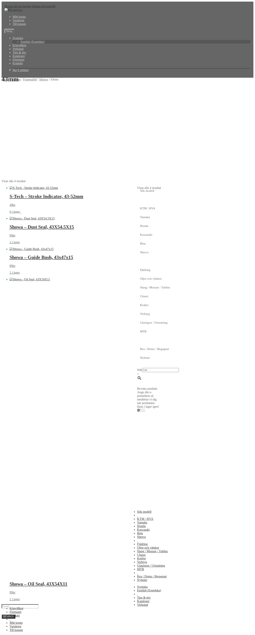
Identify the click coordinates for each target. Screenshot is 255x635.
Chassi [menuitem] (141, 554)
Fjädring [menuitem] (142, 544)
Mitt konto (19, 16)
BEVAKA (8, 616)
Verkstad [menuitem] (142, 604)
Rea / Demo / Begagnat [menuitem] (152, 576)
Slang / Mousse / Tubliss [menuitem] (152, 551)
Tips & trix (19, 52)
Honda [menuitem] (141, 526)
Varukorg (18, 20)
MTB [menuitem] (140, 569)
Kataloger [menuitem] (143, 601)
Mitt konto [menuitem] (16, 622)
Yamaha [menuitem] (142, 522)
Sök (139, 370)
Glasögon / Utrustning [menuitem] (151, 565)
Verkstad (18, 49)
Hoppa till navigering (18, 6)
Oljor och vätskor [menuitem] (148, 547)
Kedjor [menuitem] (141, 558)
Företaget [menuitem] (15, 612)
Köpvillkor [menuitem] (16, 608)
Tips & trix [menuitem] (144, 597)
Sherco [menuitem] (141, 537)
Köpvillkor (19, 45)
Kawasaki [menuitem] (143, 529)
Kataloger (19, 56)
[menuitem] (137, 515)
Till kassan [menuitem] (16, 630)
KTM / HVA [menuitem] (145, 519)
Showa (43, 79)
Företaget (18, 59)
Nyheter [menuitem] (142, 580)
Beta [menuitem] (140, 533)
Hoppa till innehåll (43, 6)
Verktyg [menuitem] (142, 562)
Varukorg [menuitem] (15, 626)
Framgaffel (30, 79)
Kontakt (18, 63)
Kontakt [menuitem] (15, 615)
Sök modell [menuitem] (144, 511)
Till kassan (19, 24)
